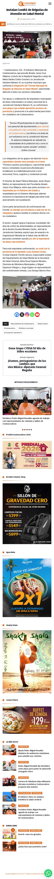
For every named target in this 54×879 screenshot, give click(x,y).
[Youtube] (37, 314)
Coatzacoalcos (10, 328)
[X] (22, 314)
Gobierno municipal (26, 328)
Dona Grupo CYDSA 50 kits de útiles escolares (27, 348)
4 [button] (29, 429)
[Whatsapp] (32, 314)
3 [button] (27, 429)
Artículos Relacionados (26, 382)
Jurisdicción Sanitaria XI (13, 333)
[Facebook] (17, 314)
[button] (48, 873)
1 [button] (22, 429)
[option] (27, 406)
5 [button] (31, 429)
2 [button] (24, 429)
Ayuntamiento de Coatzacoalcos (23, 324)
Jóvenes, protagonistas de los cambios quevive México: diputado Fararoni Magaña (27, 364)
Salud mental (43, 324)
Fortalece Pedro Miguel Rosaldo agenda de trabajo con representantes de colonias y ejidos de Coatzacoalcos (26, 421)
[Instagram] (27, 314)
